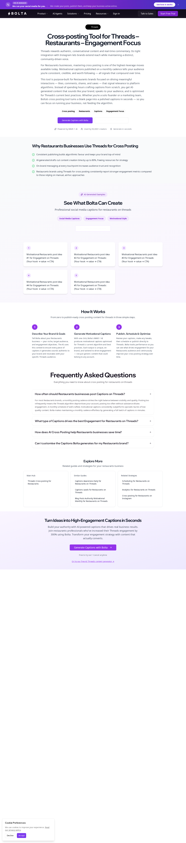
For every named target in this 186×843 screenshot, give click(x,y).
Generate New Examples (95, 228)
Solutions (72, 13)
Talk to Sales (147, 13)
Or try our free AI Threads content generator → (93, 561)
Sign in (116, 13)
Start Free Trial (168, 13)
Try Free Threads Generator (111, 120)
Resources (101, 13)
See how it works (165, 4)
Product (41, 13)
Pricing (87, 13)
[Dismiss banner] (178, 5)
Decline (10, 835)
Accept (22, 835)
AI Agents (57, 13)
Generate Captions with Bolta (75, 120)
